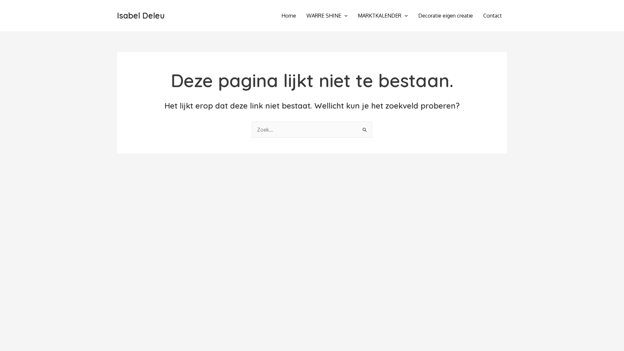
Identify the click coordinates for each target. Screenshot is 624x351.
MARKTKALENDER (379, 15)
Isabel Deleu (141, 15)
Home (288, 15)
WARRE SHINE (323, 15)
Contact (492, 15)
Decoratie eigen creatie (445, 15)
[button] (344, 15)
